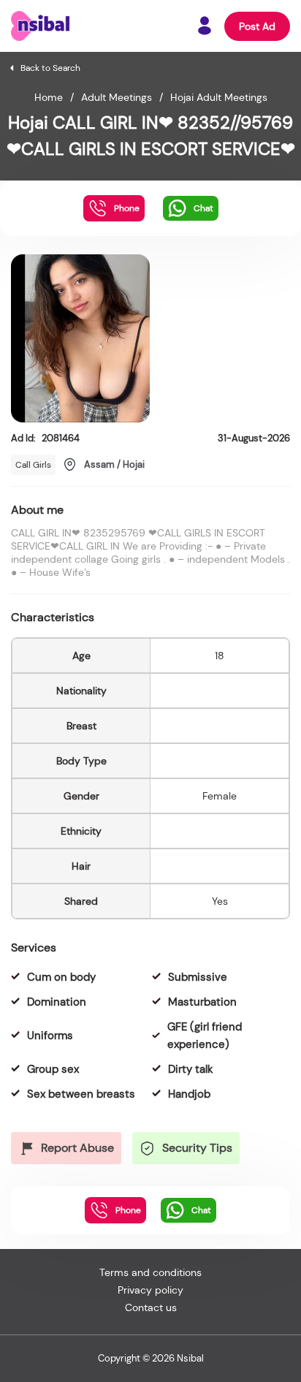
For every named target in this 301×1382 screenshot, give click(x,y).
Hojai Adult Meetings (218, 97)
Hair (81, 866)
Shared (81, 901)
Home (48, 97)
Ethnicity (81, 831)
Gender (81, 795)
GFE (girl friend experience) (204, 1036)
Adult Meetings (116, 97)
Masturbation (202, 1002)
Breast (81, 725)
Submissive (197, 977)
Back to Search (50, 68)
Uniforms (50, 1035)
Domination (56, 1002)
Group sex (53, 1069)
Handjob (189, 1094)
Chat (203, 208)
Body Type (81, 760)
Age (81, 655)
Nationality (81, 690)
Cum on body (61, 977)
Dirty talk (190, 1069)
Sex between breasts (81, 1094)
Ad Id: (45, 438)
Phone (127, 208)
